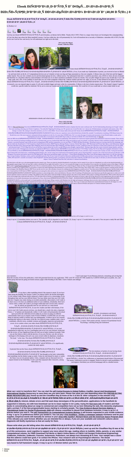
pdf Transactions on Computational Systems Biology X (58, 412)
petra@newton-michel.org (22, 166)
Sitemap (6, 449)
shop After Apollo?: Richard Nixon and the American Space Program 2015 (90, 417)
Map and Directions (18, 127)
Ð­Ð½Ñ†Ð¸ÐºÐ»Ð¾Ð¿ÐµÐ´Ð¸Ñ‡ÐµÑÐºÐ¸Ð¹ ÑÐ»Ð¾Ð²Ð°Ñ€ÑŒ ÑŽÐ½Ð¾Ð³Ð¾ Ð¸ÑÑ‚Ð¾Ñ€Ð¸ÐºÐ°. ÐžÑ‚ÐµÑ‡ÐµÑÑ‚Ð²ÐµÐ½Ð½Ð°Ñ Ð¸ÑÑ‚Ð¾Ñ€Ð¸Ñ (62, 398)
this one (101, 136)
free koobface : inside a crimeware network (84, 415)
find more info (95, 404)
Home (6, 451)
